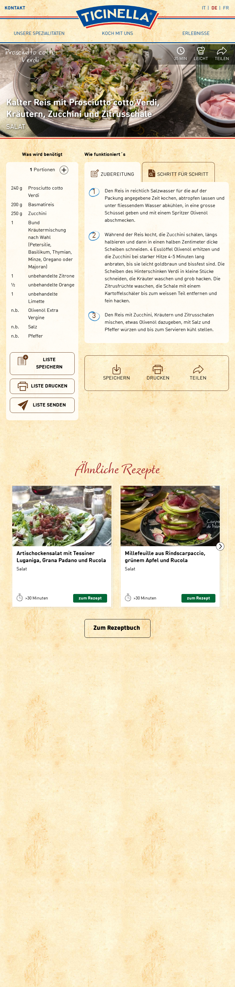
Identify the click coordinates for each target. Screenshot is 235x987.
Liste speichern (49, 363)
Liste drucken (49, 386)
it (204, 8)
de (214, 8)
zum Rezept (90, 598)
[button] (220, 546)
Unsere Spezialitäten (39, 34)
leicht (201, 59)
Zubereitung (117, 174)
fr (226, 8)
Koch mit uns (117, 34)
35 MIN (180, 59)
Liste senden (49, 405)
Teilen (222, 59)
